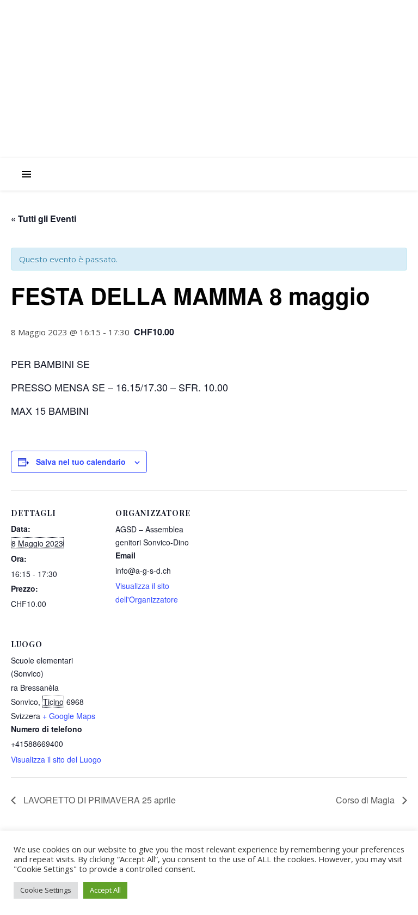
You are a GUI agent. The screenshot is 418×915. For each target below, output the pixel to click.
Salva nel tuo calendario (81, 461)
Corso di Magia (366, 800)
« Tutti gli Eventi (43, 218)
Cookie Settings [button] (45, 890)
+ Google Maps (68, 715)
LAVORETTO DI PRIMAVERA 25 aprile (98, 800)
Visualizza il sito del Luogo (56, 759)
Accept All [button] (105, 890)
